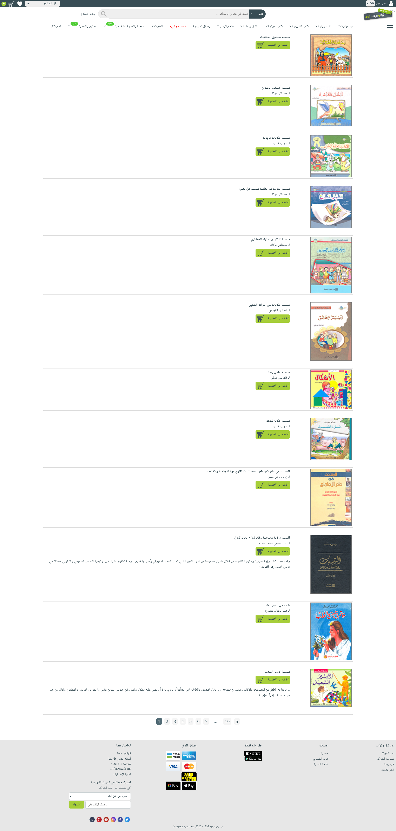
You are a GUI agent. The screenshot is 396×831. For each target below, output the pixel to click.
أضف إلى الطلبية (278, 45)
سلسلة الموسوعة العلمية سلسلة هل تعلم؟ (264, 189)
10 (227, 721)
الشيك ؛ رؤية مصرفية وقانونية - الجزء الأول (262, 538)
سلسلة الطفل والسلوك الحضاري (270, 239)
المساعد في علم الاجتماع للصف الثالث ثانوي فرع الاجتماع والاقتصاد (248, 471)
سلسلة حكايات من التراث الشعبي (269, 305)
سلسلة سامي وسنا (279, 372)
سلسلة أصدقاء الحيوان (276, 88)
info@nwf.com (120, 769)
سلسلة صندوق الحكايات (275, 37)
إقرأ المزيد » (266, 567)
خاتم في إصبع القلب (277, 605)
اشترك (76, 804)
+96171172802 (121, 764)
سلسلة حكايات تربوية (276, 138)
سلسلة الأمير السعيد (277, 672)
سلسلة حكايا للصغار (277, 421)
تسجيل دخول (382, 3)
